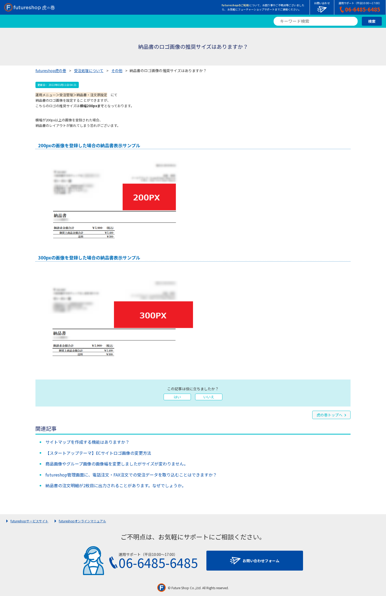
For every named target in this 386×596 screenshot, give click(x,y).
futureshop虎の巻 (50, 70)
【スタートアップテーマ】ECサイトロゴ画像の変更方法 (98, 453)
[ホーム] (29, 7)
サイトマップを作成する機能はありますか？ (87, 442)
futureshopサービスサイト (29, 521)
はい (177, 396)
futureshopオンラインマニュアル (82, 521)
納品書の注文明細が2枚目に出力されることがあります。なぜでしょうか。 (115, 485)
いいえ (208, 396)
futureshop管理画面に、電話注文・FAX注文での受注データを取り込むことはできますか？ (131, 475)
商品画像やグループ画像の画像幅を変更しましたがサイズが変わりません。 (116, 463)
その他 (116, 70)
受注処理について (88, 70)
